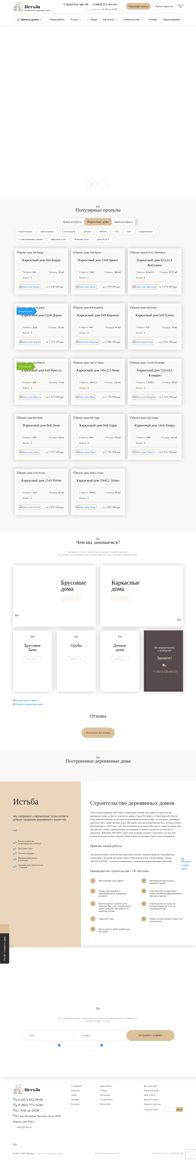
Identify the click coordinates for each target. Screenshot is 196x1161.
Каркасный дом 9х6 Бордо (41, 260)
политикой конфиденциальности (126, 1045)
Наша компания (171, 19)
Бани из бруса (123, 221)
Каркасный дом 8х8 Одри (98, 425)
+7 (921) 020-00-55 (164, 671)
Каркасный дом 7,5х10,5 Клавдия (154, 372)
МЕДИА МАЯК (176, 1153)
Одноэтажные (25, 231)
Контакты (75, 1104)
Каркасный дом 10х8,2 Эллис (98, 480)
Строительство (131, 19)
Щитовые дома (58, 239)
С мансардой (68, 231)
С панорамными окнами (31, 239)
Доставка (75, 1099)
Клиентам (75, 1090)
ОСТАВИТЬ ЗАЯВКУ (150, 1035)
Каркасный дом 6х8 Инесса (41, 370)
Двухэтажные (47, 231)
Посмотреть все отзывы (98, 733)
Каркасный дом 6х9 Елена (155, 315)
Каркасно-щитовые (152, 1104)
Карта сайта (105, 1104)
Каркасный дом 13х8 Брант (98, 260)
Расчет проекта (164, 6)
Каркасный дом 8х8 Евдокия (98, 315)
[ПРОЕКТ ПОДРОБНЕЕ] (41, 252)
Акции (94, 19)
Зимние (103, 231)
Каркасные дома (98, 221)
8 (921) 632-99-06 (30, 1099)
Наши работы (57, 19)
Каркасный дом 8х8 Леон (41, 425)
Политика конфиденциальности (107, 1153)
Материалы (105, 1095)
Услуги (74, 19)
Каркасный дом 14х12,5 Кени (98, 370)
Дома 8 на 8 (103, 239)
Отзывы (153, 19)
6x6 (117, 231)
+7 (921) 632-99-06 (75, 4)
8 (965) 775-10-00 (30, 1105)
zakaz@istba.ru (24, 1127)
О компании (76, 1086)
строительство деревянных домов (49, 1153)
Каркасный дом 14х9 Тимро (154, 425)
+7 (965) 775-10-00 (104, 4)
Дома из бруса (72, 221)
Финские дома (81, 239)
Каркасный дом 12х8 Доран (41, 315)
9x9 (129, 231)
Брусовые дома (150, 1086)
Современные (146, 231)
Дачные (87, 231)
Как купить (108, 19)
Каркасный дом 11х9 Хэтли (41, 480)
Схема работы (106, 1099)
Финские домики (151, 1099)
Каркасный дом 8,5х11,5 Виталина (154, 262)
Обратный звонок (138, 6)
